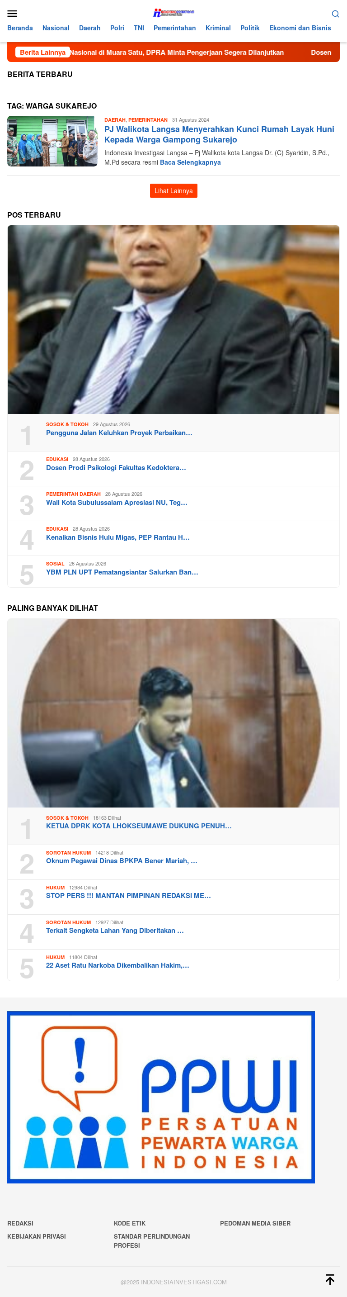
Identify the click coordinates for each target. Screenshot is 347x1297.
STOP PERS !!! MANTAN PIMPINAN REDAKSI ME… (128, 895)
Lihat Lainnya (174, 190)
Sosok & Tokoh (67, 424)
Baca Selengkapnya (190, 161)
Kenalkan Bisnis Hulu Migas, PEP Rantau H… (118, 537)
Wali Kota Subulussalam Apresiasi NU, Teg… (117, 502)
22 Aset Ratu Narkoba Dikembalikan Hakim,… (117, 965)
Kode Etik (129, 1223)
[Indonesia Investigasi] (173, 12)
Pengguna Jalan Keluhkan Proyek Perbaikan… (119, 432)
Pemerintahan (148, 119)
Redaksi (20, 1223)
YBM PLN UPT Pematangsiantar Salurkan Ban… (122, 572)
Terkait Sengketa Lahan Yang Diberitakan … (115, 930)
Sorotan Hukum (68, 852)
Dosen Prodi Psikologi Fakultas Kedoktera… (116, 467)
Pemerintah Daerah (73, 493)
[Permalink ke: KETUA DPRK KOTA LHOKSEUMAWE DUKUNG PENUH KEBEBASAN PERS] (173, 713)
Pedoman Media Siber (255, 1223)
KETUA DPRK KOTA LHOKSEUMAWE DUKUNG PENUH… (139, 826)
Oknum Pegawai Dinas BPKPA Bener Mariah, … (121, 860)
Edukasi (57, 459)
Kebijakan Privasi (36, 1236)
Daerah (115, 119)
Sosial (55, 563)
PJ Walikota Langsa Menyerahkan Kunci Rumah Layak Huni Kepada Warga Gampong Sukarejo (219, 134)
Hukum (55, 887)
